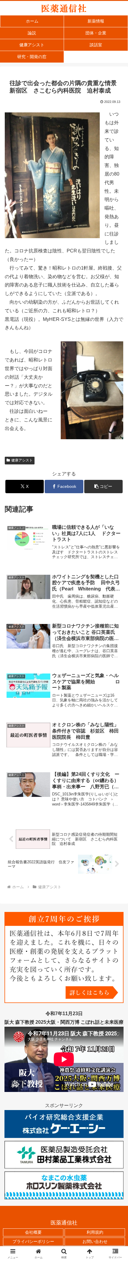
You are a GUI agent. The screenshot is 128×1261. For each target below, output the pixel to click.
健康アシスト (22, 460)
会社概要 (33, 1232)
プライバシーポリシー (33, 1241)
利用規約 (95, 1232)
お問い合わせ (94, 1241)
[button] (103, 486)
